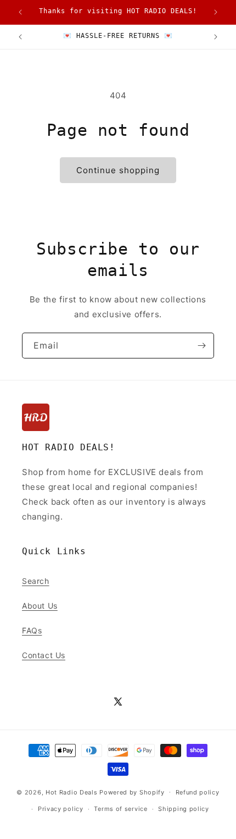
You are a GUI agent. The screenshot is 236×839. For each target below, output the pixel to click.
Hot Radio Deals (72, 792)
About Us (40, 605)
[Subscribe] (201, 345)
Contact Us (43, 655)
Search (35, 581)
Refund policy (198, 792)
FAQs (32, 630)
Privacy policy (60, 809)
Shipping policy (183, 809)
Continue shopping (118, 170)
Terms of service (120, 809)
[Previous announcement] (20, 12)
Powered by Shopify (132, 792)
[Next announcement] (216, 12)
